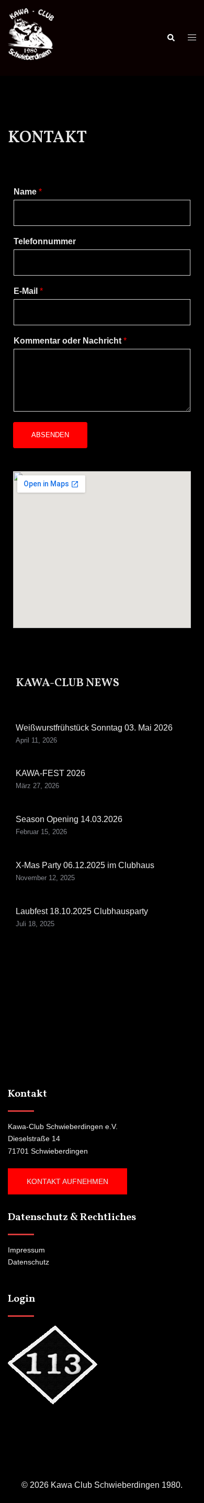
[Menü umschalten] (192, 38)
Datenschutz (28, 1262)
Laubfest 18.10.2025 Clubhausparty (82, 911)
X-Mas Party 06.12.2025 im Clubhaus (85, 865)
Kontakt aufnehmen (67, 1181)
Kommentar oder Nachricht (70, 340)
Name (28, 191)
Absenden (50, 435)
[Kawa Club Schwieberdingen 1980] (31, 37)
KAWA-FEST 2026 (50, 773)
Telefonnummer (45, 241)
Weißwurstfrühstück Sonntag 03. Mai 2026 (94, 727)
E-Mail (28, 291)
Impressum (26, 1250)
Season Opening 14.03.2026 (69, 819)
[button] (170, 37)
